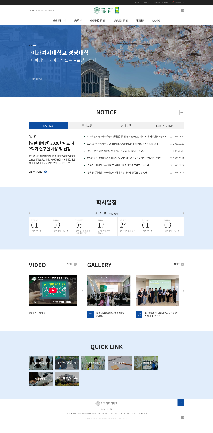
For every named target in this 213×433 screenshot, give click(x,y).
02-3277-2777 (115, 413)
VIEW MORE (35, 171)
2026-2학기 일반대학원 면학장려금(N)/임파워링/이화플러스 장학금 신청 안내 (122, 143)
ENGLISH (146, 2)
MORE (70, 264)
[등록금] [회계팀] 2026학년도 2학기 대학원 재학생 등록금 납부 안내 (118, 165)
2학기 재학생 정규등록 (127, 231)
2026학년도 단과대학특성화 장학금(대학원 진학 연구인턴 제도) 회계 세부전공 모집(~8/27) (127, 136)
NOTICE (48, 126)
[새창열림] (182, 10)
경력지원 (126, 126)
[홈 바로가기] (106, 10)
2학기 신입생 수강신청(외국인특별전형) (83, 232)
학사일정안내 (113, 214)
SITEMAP (157, 2)
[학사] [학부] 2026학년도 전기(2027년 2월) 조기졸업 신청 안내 (116, 150)
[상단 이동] (181, 402)
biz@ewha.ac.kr (142, 413)
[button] (29, 45)
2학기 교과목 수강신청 (61, 231)
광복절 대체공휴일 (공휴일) (104, 232)
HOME (137, 2)
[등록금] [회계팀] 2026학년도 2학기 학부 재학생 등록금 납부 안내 (117, 172)
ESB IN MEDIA (165, 126)
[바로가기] (181, 112)
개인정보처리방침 (106, 409)
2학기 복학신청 (36, 231)
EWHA (166, 2)
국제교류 (87, 126)
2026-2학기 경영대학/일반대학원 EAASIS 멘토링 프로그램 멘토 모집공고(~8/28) (124, 158)
